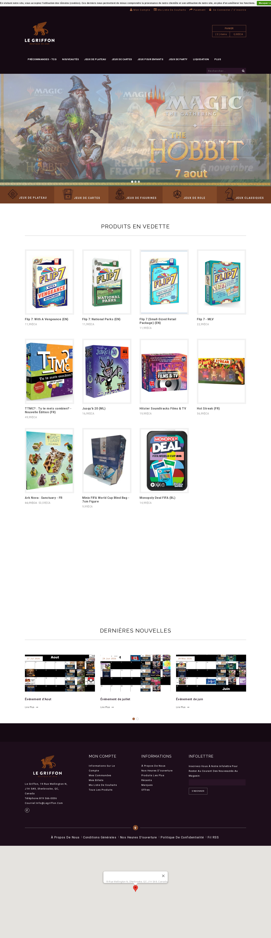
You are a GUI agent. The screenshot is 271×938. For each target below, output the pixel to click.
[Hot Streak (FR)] (221, 401)
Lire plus (29, 707)
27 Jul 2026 (33, 658)
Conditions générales (99, 837)
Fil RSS (213, 837)
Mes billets (96, 780)
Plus (217, 59)
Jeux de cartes (122, 59)
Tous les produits (101, 789)
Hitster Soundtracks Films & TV (163, 408)
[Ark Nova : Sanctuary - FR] (49, 491)
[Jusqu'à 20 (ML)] (107, 401)
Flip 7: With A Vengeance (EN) (46, 319)
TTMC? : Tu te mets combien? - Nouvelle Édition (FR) (48, 410)
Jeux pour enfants (150, 59)
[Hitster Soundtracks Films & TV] (164, 401)
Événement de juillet (115, 699)
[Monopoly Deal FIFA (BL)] (164, 491)
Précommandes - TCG (42, 59)
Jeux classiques (250, 197)
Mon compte (141, 9)
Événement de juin (189, 699)
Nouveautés (70, 59)
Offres (145, 789)
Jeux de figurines (141, 197)
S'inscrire (240, 9)
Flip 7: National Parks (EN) (101, 319)
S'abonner (198, 791)
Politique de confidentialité (182, 837)
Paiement (200, 9)
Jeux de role (194, 197)
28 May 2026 (185, 658)
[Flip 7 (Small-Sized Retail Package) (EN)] (164, 312)
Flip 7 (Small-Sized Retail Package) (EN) (158, 321)
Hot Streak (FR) (208, 408)
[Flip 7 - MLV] (221, 312)
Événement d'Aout (38, 699)
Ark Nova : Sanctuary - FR (43, 498)
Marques (147, 785)
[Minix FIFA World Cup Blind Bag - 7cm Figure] (107, 491)
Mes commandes (100, 775)
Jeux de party (178, 59)
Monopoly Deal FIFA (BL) (158, 498)
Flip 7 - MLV (205, 319)
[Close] (163, 875)
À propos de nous (153, 765)
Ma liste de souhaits (172, 9)
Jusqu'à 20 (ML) (94, 408)
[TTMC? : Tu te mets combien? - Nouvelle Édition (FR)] (49, 401)
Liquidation (201, 59)
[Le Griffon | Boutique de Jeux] (39, 33)
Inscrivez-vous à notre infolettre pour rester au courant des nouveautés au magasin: (213, 771)
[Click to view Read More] (58, 672)
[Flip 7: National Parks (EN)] (107, 312)
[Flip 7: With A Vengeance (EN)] (49, 312)
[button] (135, 888)
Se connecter (221, 9)
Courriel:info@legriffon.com (44, 803)
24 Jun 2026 (109, 658)
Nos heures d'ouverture (157, 770)
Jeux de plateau (95, 59)
